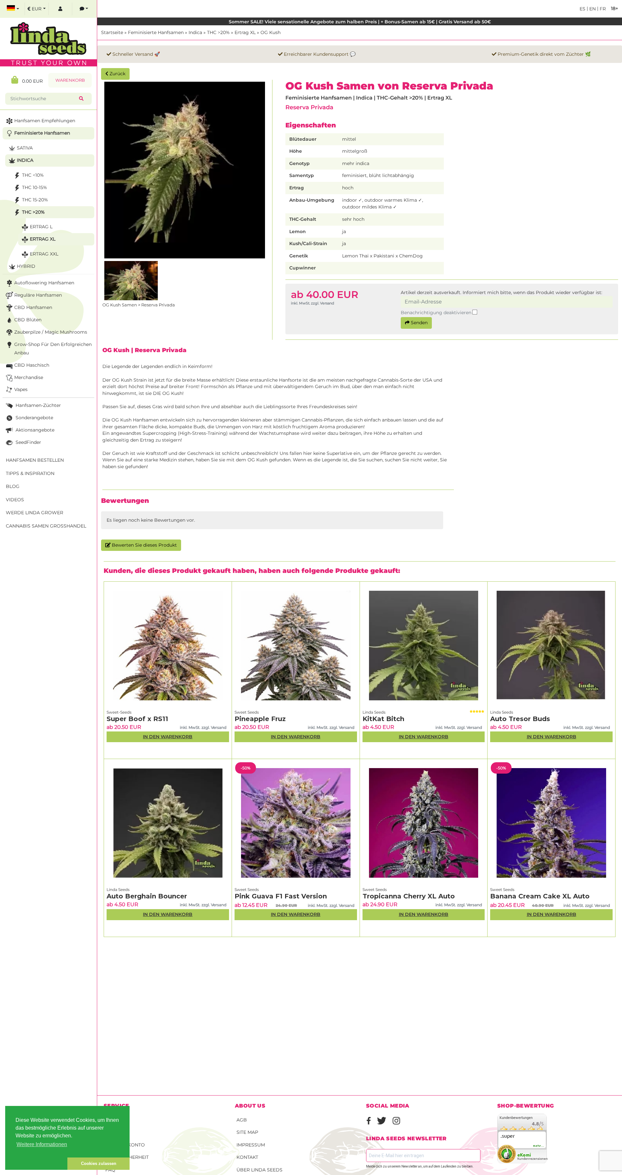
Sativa (25, 148)
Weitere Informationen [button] (42, 1144)
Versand (116, 1120)
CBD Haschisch (31, 365)
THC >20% (218, 32)
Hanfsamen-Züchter (37, 405)
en (592, 9)
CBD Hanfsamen (33, 307)
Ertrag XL (245, 32)
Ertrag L (41, 227)
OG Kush (270, 32)
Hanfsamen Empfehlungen (44, 121)
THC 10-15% (34, 187)
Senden (418, 323)
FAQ (110, 1170)
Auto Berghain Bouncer (147, 896)
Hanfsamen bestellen (35, 460)
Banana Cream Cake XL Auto (540, 896)
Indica (195, 32)
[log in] (60, 9)
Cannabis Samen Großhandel (46, 526)
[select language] (13, 9)
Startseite (112, 32)
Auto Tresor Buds (520, 719)
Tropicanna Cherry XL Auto (409, 896)
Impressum (250, 1145)
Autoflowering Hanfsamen (44, 283)
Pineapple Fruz (260, 719)
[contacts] (84, 9)
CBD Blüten (27, 320)
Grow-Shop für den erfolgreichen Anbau (53, 348)
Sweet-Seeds (119, 712)
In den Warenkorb (167, 737)
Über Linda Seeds (259, 1170)
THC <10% (33, 175)
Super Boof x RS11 (137, 719)
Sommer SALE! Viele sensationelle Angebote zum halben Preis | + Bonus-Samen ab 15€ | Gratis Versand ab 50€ (360, 22)
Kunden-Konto (125, 1145)
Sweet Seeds (247, 712)
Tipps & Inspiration (30, 473)
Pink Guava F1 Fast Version (281, 896)
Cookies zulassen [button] (98, 1163)
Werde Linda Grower (34, 513)
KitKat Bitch (383, 719)
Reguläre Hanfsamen (38, 295)
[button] (36, 1163)
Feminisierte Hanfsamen (156, 32)
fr (602, 9)
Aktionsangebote (34, 430)
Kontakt (247, 1157)
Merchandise (28, 377)
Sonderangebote (33, 418)
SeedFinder (27, 442)
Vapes (21, 389)
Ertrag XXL (44, 254)
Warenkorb (70, 80)
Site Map (247, 1132)
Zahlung (116, 1132)
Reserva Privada (309, 107)
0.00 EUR (30, 81)
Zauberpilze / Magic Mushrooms (50, 332)
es (582, 9)
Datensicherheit (127, 1157)
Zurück (116, 74)
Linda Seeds (374, 712)
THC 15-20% (35, 200)
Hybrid (26, 266)
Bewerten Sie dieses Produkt (143, 545)
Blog (12, 486)
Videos (15, 500)
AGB (241, 1120)
